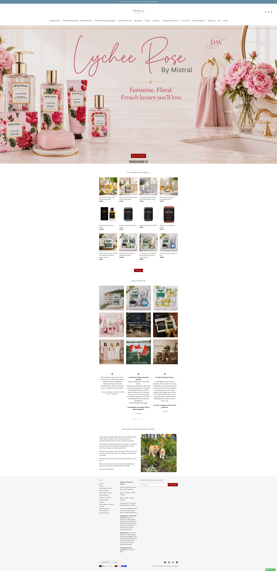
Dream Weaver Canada (162, 566)
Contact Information (105, 497)
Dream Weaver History (105, 488)
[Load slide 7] (143, 419)
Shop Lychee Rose (138, 158)
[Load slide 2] (135, 419)
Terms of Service (104, 513)
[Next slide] (142, 161)
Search (101, 483)
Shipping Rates (103, 495)
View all (138, 270)
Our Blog (101, 502)
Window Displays (104, 490)
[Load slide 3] (136, 161)
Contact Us (271, 569)
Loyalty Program (103, 500)
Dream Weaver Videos (105, 493)
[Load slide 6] (140, 161)
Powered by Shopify (173, 566)
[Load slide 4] (137, 161)
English (116, 562)
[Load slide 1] (133, 161)
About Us (102, 486)
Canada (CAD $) (105, 562)
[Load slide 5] (138, 161)
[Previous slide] (130, 161)
